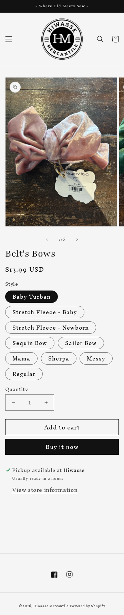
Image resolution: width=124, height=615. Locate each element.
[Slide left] (46, 239)
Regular (23, 374)
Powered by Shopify (87, 606)
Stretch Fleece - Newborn (50, 327)
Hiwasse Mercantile (51, 606)
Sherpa (58, 358)
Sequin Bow (29, 343)
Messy (96, 358)
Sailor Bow (81, 343)
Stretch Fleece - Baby (44, 312)
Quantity (16, 389)
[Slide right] (77, 239)
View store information (45, 490)
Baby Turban (31, 297)
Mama (21, 358)
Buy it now (62, 446)
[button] (8, 39)
